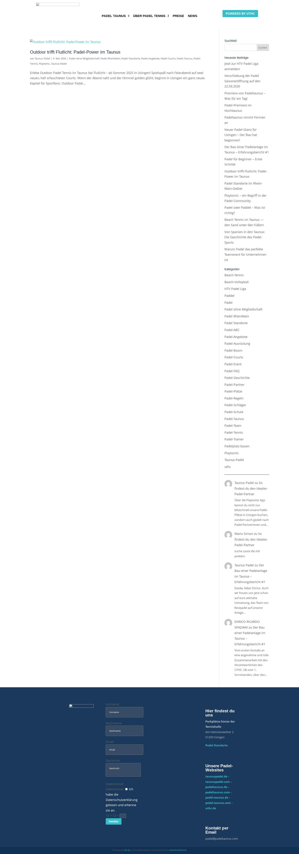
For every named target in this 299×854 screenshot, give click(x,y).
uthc (227, 467)
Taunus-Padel (59, 63)
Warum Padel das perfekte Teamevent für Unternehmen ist (245, 254)
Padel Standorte (130, 58)
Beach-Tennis (234, 275)
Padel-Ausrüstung (237, 343)
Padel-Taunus (184, 58)
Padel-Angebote (150, 58)
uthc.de (127, 850)
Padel (228, 302)
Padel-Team (232, 425)
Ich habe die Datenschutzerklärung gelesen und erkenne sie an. (122, 799)
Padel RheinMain (110, 58)
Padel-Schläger (235, 405)
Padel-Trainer (234, 439)
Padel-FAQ (231, 371)
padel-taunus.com (218, 803)
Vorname (112, 704)
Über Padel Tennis (149, 16)
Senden (113, 821)
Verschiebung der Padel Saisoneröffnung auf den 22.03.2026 (242, 81)
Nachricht (113, 760)
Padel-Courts (168, 58)
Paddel (229, 296)
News (192, 16)
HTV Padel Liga (235, 289)
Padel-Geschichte (237, 378)
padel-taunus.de (216, 797)
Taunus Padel (42, 58)
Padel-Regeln (233, 398)
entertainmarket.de (178, 850)
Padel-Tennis (233, 432)
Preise (178, 16)
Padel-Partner (234, 385)
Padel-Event (233, 364)
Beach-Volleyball (236, 282)
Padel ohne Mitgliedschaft (84, 58)
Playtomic (44, 63)
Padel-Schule (233, 412)
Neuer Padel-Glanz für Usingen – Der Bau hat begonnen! (240, 135)
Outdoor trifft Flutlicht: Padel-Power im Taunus (75, 52)
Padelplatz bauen (237, 446)
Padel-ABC (231, 330)
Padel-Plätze (233, 391)
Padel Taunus (114, 16)
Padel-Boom (233, 350)
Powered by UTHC (240, 13)
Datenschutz (115, 784)
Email (110, 742)
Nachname (114, 723)
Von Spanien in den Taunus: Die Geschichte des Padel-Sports (244, 237)
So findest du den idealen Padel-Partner (250, 488)
